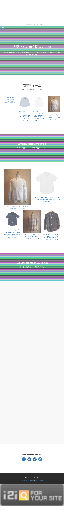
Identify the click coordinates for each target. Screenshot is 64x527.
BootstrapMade (39, 480)
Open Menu (3, 28)
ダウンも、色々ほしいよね (32, 46)
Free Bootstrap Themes (27, 480)
